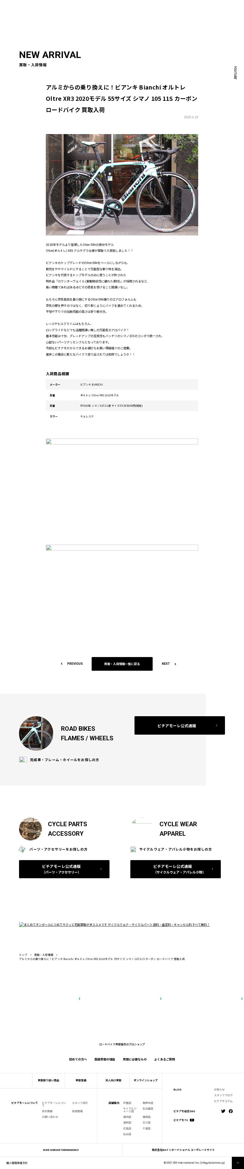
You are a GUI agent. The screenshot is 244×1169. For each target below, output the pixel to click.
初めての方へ (51, 12)
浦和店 (127, 1122)
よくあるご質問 (137, 12)
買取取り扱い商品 (48, 1080)
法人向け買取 (87, 12)
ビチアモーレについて (54, 1104)
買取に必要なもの (135, 1059)
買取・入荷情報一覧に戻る (122, 664)
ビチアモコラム (223, 1101)
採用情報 (77, 1111)
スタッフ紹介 (80, 1103)
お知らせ (219, 1089)
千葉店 (147, 1128)
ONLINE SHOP (107, 6)
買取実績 (69, 12)
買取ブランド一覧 (111, 12)
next (166, 664)
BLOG (177, 1089)
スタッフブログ (223, 1095)
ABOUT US (56, 6)
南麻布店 (148, 1103)
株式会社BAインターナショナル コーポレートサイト (183, 1150)
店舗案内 (114, 1103)
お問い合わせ (50, 1117)
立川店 (147, 1122)
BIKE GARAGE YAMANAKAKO (61, 1150)
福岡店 (147, 1117)
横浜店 (127, 1117)
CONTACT (127, 6)
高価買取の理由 (104, 1059)
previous (74, 664)
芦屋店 (127, 1103)
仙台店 (127, 1134)
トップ (23, 955)
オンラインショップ (146, 1080)
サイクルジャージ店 (130, 1110)
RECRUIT (142, 6)
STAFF (72, 6)
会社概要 (47, 1111)
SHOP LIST (87, 6)
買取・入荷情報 (43, 955)
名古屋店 (148, 1108)
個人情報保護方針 (17, 1163)
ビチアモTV (180, 1120)
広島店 (127, 1128)
